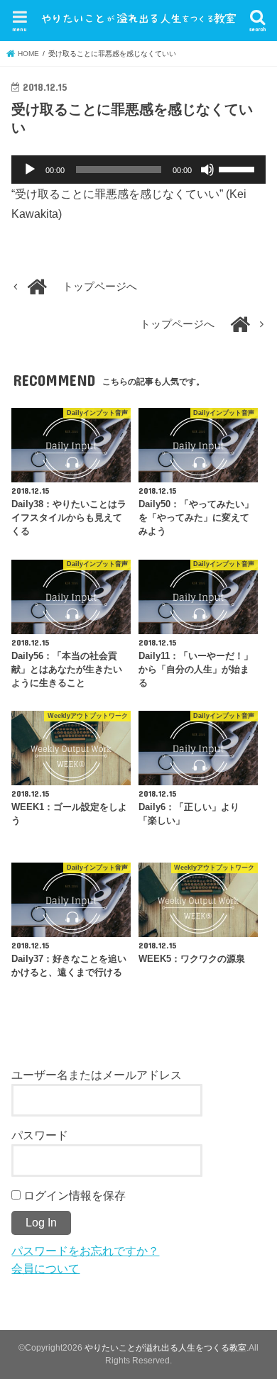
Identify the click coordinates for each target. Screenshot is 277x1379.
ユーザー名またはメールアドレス (96, 1074)
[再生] (30, 169)
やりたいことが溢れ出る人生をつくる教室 (165, 1348)
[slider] (239, 168)
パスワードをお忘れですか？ (85, 1250)
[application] (138, 169)
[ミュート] (207, 169)
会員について (45, 1268)
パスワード (39, 1135)
